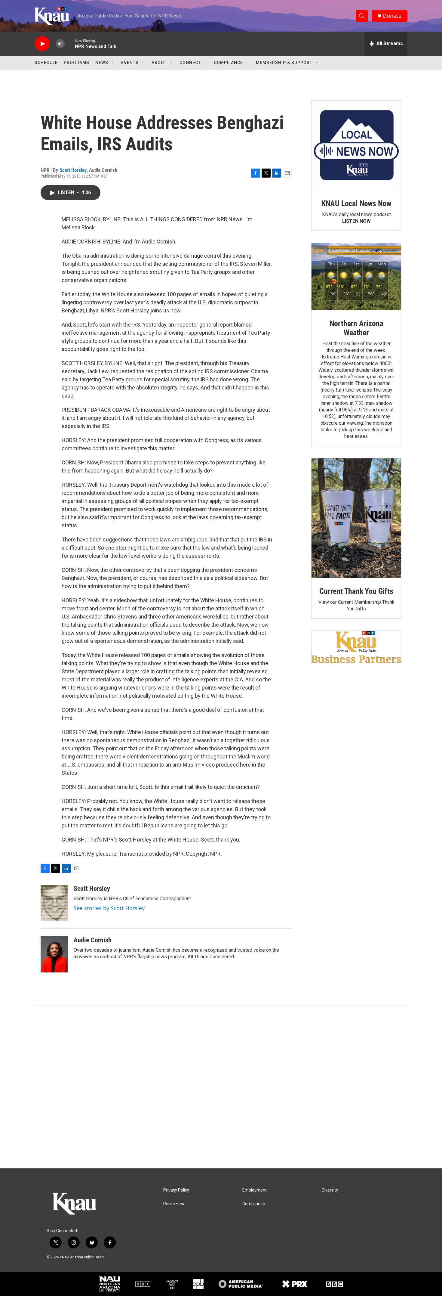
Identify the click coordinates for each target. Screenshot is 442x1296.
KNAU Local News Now (356, 203)
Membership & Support (284, 62)
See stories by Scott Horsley (109, 908)
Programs (76, 62)
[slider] (70, 43)
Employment (254, 1190)
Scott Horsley (73, 170)
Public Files (173, 1203)
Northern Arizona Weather (356, 328)
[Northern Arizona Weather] (356, 277)
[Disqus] (221, 1087)
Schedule (46, 62)
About (159, 62)
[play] (42, 43)
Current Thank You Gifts (356, 591)
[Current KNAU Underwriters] (356, 647)
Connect (190, 62)
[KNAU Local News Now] (356, 145)
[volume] (60, 44)
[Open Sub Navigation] (112, 62)
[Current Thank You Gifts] (356, 518)
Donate (392, 16)
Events (130, 62)
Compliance (228, 62)
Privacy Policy (176, 1190)
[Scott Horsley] (54, 903)
